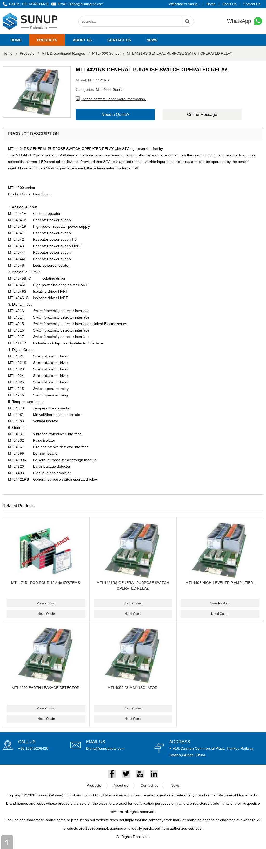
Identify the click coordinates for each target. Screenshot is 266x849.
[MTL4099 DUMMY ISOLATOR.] (133, 655)
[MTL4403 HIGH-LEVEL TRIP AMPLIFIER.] (220, 550)
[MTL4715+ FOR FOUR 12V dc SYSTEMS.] (46, 550)
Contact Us (251, 4)
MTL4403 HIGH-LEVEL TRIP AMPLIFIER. (219, 583)
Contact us (119, 40)
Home (211, 4)
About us (82, 40)
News (152, 40)
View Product (46, 603)
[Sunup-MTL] (30, 21)
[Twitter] (125, 774)
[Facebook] (111, 774)
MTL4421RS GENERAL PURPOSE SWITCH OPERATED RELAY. (180, 53)
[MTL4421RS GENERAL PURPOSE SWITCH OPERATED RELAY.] (133, 550)
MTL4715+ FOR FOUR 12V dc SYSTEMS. (46, 583)
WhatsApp (239, 21)
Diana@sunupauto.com (86, 4)
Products (47, 40)
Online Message (202, 114)
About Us (229, 4)
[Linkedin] (154, 774)
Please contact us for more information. (113, 99)
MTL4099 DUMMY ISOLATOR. (133, 688)
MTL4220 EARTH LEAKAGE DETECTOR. (46, 688)
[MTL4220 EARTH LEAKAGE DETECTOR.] (46, 655)
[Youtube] (140, 774)
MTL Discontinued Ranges (63, 53)
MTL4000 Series (105, 53)
